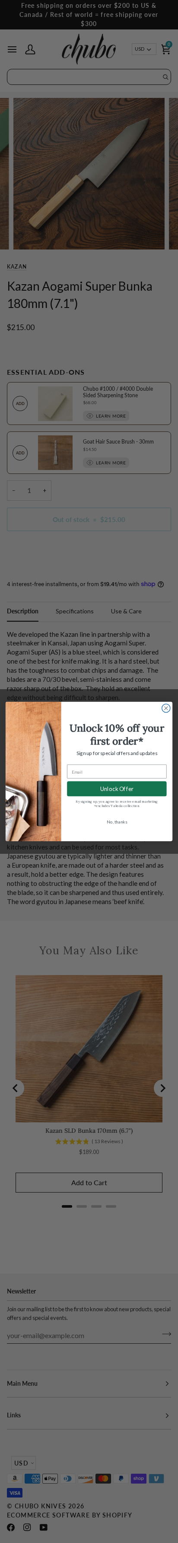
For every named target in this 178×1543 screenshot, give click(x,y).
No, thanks (117, 821)
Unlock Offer (117, 788)
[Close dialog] (166, 708)
